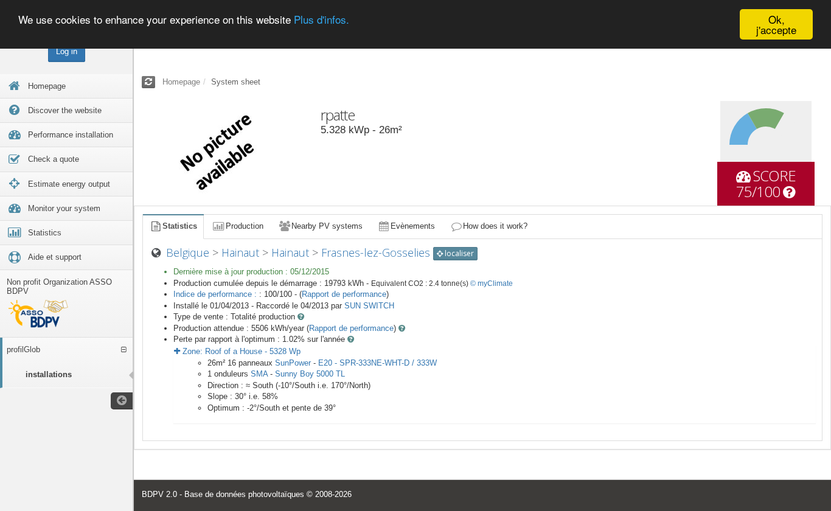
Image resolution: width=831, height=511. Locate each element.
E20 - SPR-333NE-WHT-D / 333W (377, 362)
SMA (259, 373)
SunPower (293, 362)
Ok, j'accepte (776, 24)
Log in (66, 51)
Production (244, 226)
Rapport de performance (344, 294)
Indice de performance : (216, 294)
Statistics (179, 226)
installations (49, 374)
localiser (458, 253)
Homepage (181, 81)
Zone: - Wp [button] (240, 351)
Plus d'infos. (321, 19)
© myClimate (491, 283)
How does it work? (495, 226)
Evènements (413, 226)
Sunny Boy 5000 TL (310, 373)
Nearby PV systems (327, 226)
